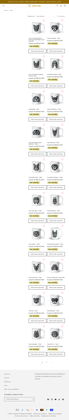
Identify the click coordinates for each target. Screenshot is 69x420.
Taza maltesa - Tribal (34, 244)
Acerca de (7, 374)
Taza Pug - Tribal (33, 310)
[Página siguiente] (51, 362)
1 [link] (42, 362)
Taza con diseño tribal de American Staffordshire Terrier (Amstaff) (37, 40)
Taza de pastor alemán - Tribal (55, 244)
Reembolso (7, 381)
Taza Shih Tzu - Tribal (52, 344)
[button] (3, 5)
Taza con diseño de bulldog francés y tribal (36, 75)
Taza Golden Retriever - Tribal (54, 177)
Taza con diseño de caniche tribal (56, 277)
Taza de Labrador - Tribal (53, 38)
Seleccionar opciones (37, 51)
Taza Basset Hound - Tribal (54, 74)
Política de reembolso (40, 413)
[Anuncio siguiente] (66, 2)
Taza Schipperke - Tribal (35, 344)
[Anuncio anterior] (3, 2)
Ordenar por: (31, 16)
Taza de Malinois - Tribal (53, 210)
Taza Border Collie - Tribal (35, 177)
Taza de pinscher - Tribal (35, 277)
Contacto (6, 377)
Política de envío (35, 416)
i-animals (15, 413)
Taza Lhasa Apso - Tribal (35, 210)
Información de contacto (48, 416)
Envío (5, 385)
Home (6, 10)
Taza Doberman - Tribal (53, 142)
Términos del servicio (21, 416)
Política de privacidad (54, 413)
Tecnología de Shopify (25, 413)
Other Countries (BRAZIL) (11, 389)
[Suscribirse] (32, 399)
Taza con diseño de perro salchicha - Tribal (35, 143)
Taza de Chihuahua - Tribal (54, 109)
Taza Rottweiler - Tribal (53, 310)
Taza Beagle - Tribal (34, 109)
